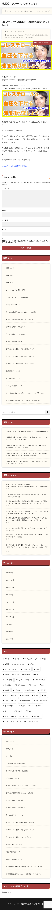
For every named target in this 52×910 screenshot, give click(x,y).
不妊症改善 (33, 35)
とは (14, 700)
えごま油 (8, 685)
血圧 (31, 37)
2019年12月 (10, 602)
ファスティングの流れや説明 (15, 290)
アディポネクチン (36, 706)
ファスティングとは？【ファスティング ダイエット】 (23, 545)
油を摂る (8, 37)
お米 (6, 695)
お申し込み (9, 275)
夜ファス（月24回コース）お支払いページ (20, 356)
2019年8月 (9, 632)
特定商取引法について (13, 378)
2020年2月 (9, 595)
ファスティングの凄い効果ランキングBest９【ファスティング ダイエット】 (26, 529)
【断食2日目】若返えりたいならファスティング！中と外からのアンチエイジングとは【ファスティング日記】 (26, 454)
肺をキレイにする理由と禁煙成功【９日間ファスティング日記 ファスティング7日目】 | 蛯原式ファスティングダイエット (27, 502)
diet (36, 674)
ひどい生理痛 (25, 700)
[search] (47, 412)
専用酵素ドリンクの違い (14, 371)
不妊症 (27, 35)
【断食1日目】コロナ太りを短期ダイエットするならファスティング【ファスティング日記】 (26, 463)
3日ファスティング (11, 669)
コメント (5, 188)
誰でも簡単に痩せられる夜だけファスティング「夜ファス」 (25, 393)
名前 (4, 210)
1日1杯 (16, 659)
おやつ (43, 685)
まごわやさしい (10, 706)
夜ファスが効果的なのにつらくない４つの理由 (21, 312)
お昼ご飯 (43, 690)
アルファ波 (25, 716)
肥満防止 (22, 37)
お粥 (14, 695)
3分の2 (32, 664)
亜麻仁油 (41, 35)
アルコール (30, 711)
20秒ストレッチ (19, 664)
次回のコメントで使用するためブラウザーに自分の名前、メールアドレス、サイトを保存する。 (25, 241)
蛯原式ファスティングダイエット (20, 3)
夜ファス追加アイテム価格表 (15, 334)
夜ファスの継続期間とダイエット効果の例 (19, 319)
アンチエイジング (32, 721)
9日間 (37, 669)
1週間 (7, 664)
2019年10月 (10, 617)
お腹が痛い (25, 695)
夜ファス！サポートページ (14, 341)
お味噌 (7, 690)
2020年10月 (10, 587)
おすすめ (33, 685)
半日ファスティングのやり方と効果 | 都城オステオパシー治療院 (27, 486)
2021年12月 (10, 580)
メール (5, 220)
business (27, 674)
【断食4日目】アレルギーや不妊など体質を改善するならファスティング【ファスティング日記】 (26, 438)
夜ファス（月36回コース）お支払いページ (20, 364)
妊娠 (45, 35)
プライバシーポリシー (13, 305)
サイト (4, 229)
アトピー (8, 711)
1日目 (44, 659)
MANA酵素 (8, 680)
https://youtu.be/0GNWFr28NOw (15, 166)
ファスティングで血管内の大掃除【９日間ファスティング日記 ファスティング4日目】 (27, 496)
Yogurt (20, 680)
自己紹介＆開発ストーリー (14, 386)
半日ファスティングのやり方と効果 (17, 484)
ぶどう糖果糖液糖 (41, 700)
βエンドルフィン (40, 680)
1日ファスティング (30, 659)
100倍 (7, 659)
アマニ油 (19, 711)
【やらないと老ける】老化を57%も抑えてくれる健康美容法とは (27, 431)
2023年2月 (9, 573)
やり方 (22, 706)
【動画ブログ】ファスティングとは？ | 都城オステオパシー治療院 (27, 548)
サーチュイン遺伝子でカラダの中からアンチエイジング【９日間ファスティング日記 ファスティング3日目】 (27, 512)
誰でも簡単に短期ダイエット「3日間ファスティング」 (24, 400)
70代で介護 (26, 669)
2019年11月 (10, 609)
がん (45, 695)
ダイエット (21, 35)
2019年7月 (9, 639)
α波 (28, 680)
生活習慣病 (14, 37)
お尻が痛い (18, 690)
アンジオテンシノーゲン (13, 721)
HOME (9, 11)
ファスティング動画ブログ (23, 11)
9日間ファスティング (12, 674)
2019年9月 (9, 624)
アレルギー (37, 716)
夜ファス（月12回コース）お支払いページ (20, 349)
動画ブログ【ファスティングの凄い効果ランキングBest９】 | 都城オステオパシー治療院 (27, 536)
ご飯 (6, 700)
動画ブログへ (6, 892)
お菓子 (36, 695)
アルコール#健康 (10, 716)
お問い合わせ (10, 268)
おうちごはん (20, 685)
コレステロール (12, 35)
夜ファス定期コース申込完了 (15, 327)
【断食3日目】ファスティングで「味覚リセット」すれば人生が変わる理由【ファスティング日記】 (26, 446)
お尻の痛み (30, 690)
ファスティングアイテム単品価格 (17, 297)
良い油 (27, 37)
